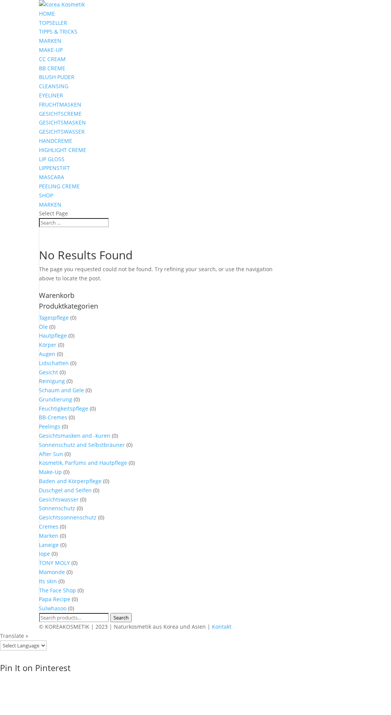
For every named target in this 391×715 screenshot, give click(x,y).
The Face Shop (57, 590)
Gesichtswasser (59, 499)
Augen (47, 354)
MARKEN (50, 40)
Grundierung (55, 399)
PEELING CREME (59, 186)
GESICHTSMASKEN (62, 122)
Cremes (48, 526)
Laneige (49, 544)
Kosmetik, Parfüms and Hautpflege (83, 462)
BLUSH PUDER (56, 77)
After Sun (51, 454)
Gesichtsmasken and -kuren (74, 435)
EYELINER (51, 95)
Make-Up (50, 472)
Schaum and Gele (61, 390)
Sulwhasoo (52, 608)
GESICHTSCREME (60, 113)
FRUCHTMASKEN (60, 104)
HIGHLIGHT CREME (62, 150)
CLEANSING (53, 86)
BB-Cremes (53, 417)
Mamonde (52, 572)
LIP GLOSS (52, 159)
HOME (47, 13)
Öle (43, 326)
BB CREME (52, 68)
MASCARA (51, 177)
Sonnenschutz (57, 508)
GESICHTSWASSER (62, 131)
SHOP (46, 195)
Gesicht (48, 372)
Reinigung (52, 381)
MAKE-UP (51, 49)
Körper (48, 344)
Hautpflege (53, 335)
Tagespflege (54, 317)
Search (121, 617)
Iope (44, 553)
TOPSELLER (53, 22)
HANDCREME (55, 140)
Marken (48, 535)
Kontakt (221, 626)
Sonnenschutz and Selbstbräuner (82, 444)
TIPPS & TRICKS (58, 31)
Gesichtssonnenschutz (68, 517)
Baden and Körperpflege (70, 481)
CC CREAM (52, 59)
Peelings (49, 426)
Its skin (48, 581)
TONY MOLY (54, 562)
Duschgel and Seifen (65, 490)
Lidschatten (54, 363)
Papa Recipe (54, 599)
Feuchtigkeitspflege (63, 408)
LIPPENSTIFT (54, 167)
